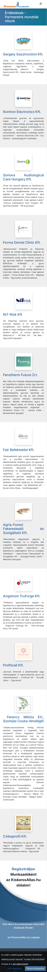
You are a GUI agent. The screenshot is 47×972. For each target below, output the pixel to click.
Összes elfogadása (35, 968)
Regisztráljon (23, 869)
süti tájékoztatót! (20, 964)
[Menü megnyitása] (40, 3)
